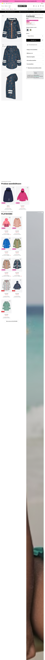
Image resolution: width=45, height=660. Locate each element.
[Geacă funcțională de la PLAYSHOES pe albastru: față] (11, 28)
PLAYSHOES (6, 214)
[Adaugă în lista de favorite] (42, 40)
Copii (10, 5)
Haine (43, 14)
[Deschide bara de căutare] (28, 9)
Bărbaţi (6, 5)
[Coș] (43, 6)
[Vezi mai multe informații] (8, 210)
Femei (2, 5)
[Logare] (36, 6)
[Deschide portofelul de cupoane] (33, 6)
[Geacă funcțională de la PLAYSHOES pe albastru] (11, 86)
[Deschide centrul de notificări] (38, 6)
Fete (30, 14)
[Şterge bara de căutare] (42, 9)
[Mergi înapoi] (2, 15)
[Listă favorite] (40, 6)
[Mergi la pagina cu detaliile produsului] (27, 30)
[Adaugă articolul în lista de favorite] (13, 187)
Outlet (4, 3)
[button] (35, 36)
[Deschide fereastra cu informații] (43, 1)
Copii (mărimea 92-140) (36, 14)
